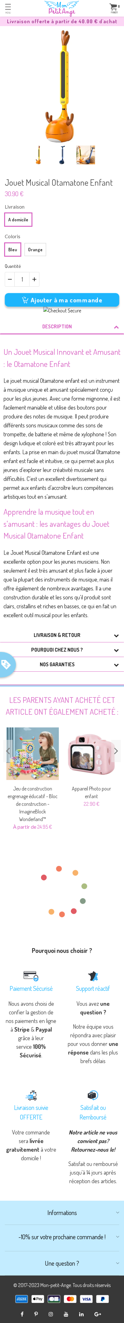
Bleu (12, 249)
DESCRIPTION (57, 326)
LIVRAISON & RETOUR (57, 635)
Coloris (12, 236)
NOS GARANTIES (57, 664)
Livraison (14, 207)
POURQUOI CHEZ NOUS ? (57, 650)
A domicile (18, 219)
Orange (35, 249)
